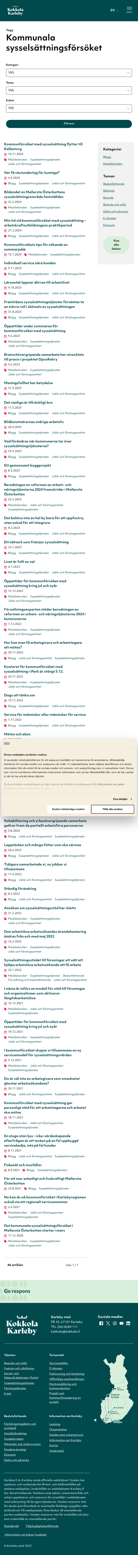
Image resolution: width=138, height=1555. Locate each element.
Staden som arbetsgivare (66, 1435)
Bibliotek (109, 191)
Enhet (10, 100)
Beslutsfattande (73, 976)
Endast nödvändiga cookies (68, 809)
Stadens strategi (15, 1449)
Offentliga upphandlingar (66, 1379)
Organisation (58, 1429)
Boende (108, 198)
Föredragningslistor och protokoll (20, 1426)
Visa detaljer (120, 799)
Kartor (53, 1445)
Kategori (12, 65)
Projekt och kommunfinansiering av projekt (65, 1398)
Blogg (12, 183)
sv (112, 10)
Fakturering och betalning (66, 1374)
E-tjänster (109, 218)
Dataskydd (11, 1526)
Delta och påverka (115, 211)
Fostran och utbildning (19, 1368)
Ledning (54, 1424)
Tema (10, 83)
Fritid (7, 1394)
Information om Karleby (65, 1440)
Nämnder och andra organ (22, 1444)
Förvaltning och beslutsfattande (29, 980)
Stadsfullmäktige (15, 1433)
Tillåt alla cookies (112, 809)
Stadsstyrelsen (14, 1439)
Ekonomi (109, 225)
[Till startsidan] (15, 11)
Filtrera (69, 123)
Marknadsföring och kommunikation (63, 1386)
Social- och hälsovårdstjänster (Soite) (21, 1375)
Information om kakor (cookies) (25, 1535)
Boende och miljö (114, 205)
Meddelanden (17, 160)
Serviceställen (58, 1363)
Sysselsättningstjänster (45, 160)
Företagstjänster (15, 1388)
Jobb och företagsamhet (24, 164)
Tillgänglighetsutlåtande (42, 1526)
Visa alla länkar (116, 245)
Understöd (56, 1451)
